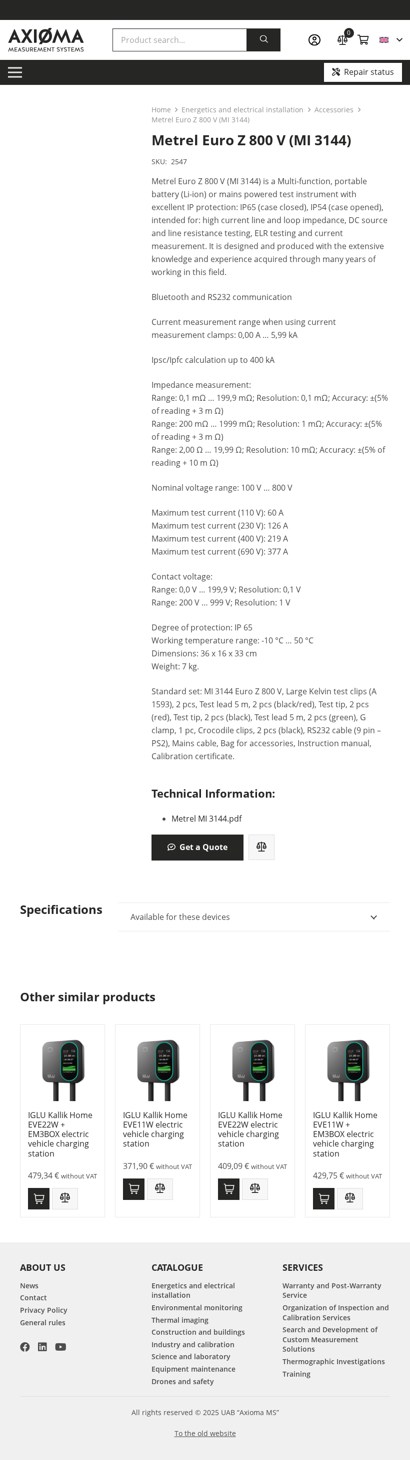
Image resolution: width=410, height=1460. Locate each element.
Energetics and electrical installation (243, 109)
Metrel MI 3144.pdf (207, 818)
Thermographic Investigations (333, 1361)
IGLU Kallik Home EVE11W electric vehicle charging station (155, 1130)
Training (296, 1374)
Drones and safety (183, 1381)
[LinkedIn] (42, 1347)
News (29, 1285)
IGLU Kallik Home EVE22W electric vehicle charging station (250, 1130)
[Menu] (15, 72)
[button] (391, 40)
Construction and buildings (198, 1332)
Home (161, 109)
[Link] (317, 40)
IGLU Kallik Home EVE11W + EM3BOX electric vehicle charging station (345, 1134)
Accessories (334, 109)
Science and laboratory (191, 1356)
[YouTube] (60, 1347)
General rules (43, 1322)
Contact (33, 1297)
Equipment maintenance (194, 1369)
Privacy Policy (44, 1310)
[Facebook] (25, 1347)
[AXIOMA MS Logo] (46, 39)
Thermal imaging (180, 1320)
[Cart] (363, 39)
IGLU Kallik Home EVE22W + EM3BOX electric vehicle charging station (60, 1134)
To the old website (205, 1433)
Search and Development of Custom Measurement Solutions (330, 1339)
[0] (343, 38)
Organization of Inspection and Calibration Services (335, 1312)
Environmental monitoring (197, 1307)
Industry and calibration (193, 1344)
